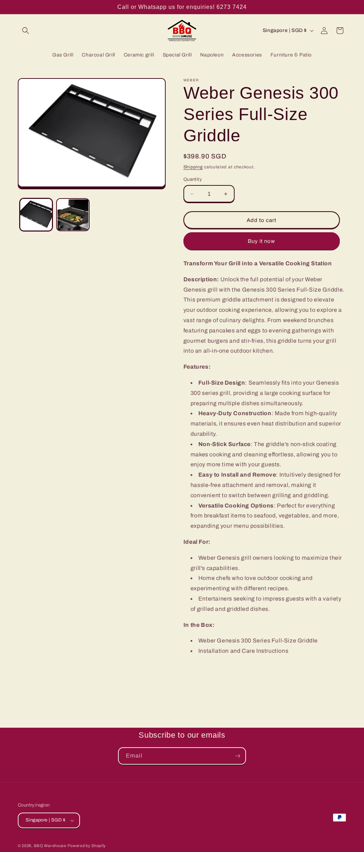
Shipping (193, 166)
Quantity (192, 179)
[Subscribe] (237, 756)
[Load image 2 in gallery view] (72, 214)
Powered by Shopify (87, 845)
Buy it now (261, 241)
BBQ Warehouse (50, 845)
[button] (25, 30)
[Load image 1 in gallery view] (36, 214)
